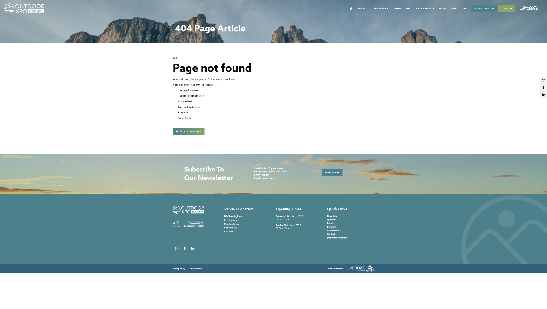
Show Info (361, 8)
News (453, 8)
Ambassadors (334, 230)
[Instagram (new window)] (177, 248)
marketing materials (337, 237)
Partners (442, 8)
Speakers (397, 8)
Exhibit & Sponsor (424, 8)
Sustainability (196, 269)
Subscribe (330, 172)
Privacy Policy (179, 269)
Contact (464, 8)
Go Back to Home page (188, 131)
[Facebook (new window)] (185, 248)
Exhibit (505, 8)
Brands (408, 8)
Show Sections (379, 8)
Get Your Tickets (482, 8)
